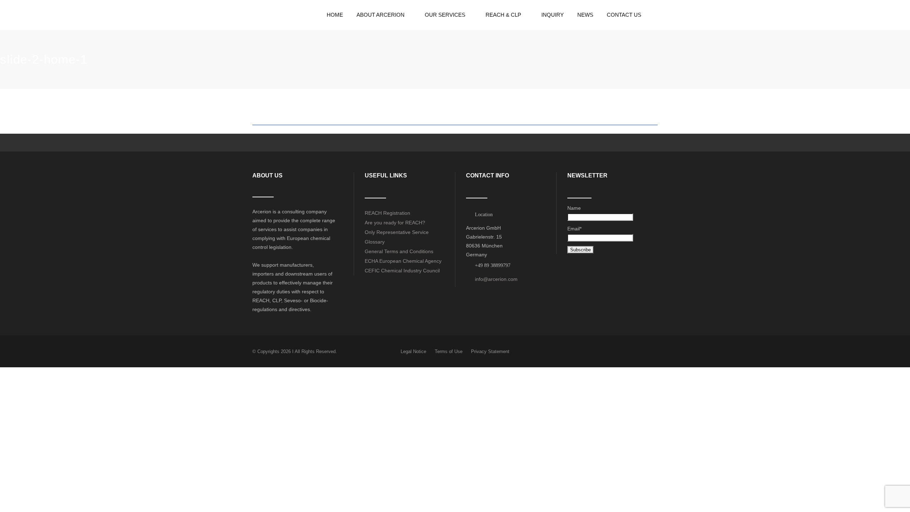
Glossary (375, 242)
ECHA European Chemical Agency (403, 261)
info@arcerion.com (496, 279)
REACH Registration (387, 213)
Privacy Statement (490, 351)
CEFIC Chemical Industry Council (402, 270)
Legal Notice (413, 351)
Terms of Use (448, 351)
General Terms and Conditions (399, 251)
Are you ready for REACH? (395, 222)
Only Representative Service (397, 232)
